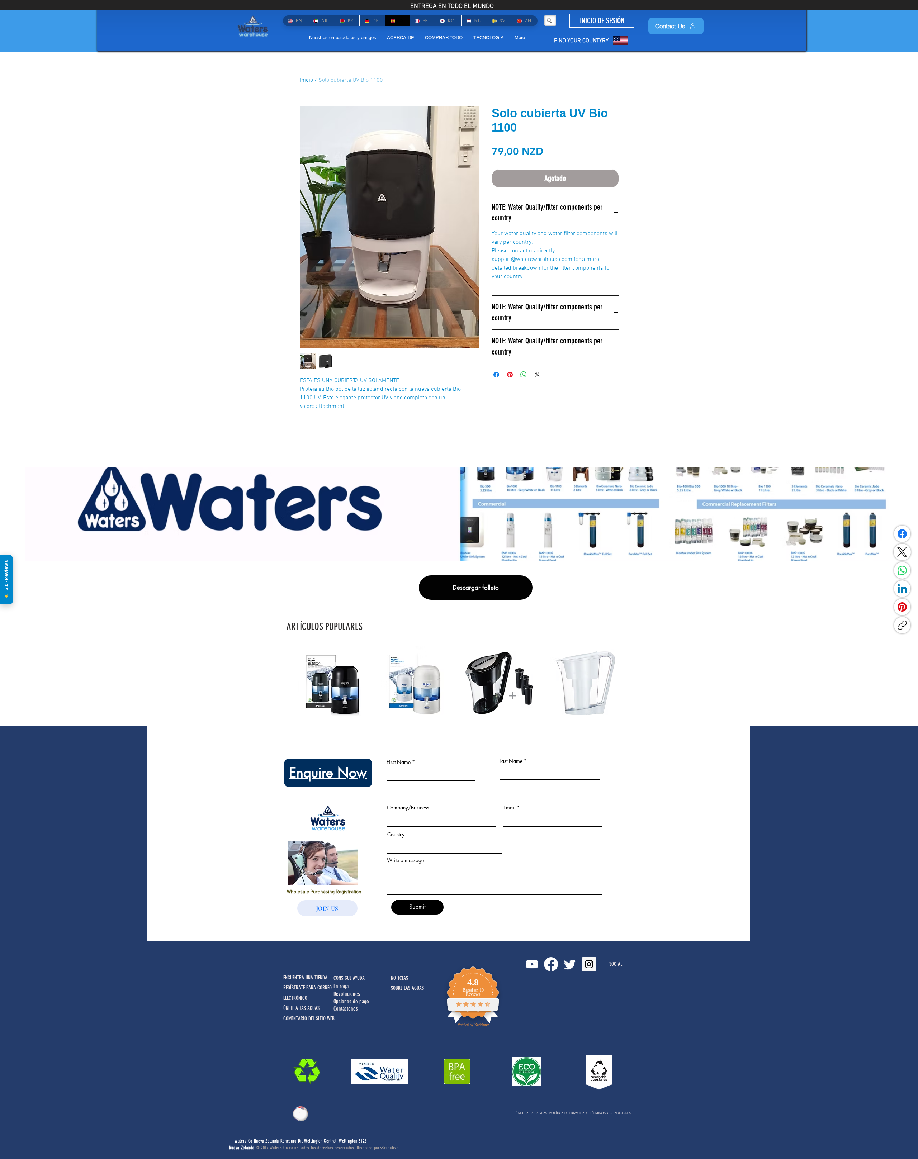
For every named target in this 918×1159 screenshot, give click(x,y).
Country (395, 834)
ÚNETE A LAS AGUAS (530, 1113)
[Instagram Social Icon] (589, 964)
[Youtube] (532, 964)
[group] (459, 683)
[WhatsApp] (902, 570)
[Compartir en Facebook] (496, 374)
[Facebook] (902, 534)
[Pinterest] (902, 607)
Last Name (511, 761)
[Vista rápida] (334, 682)
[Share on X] (537, 374)
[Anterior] (287, 682)
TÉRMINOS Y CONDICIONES (610, 1113)
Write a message (405, 860)
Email (509, 807)
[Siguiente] (630, 682)
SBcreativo (389, 1147)
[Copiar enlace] (902, 625)
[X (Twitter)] (902, 552)
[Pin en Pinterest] (510, 374)
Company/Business (408, 807)
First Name (399, 762)
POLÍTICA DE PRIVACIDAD (568, 1113)
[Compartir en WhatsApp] (523, 374)
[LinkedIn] (902, 588)
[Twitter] (570, 964)
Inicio (306, 80)
